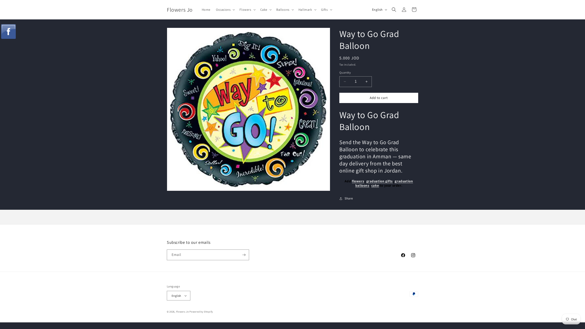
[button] (225, 9)
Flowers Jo (182, 311)
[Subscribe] (244, 254)
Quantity (345, 72)
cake (375, 185)
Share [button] (349, 198)
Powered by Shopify (201, 311)
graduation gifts (379, 181)
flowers (358, 181)
